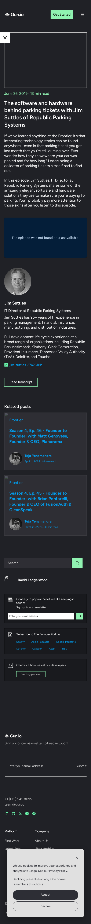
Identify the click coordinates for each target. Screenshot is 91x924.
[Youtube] (27, 813)
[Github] (13, 814)
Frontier (16, 420)
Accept (45, 895)
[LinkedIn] (6, 814)
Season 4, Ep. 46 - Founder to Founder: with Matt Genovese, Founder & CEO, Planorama (38, 436)
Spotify (20, 641)
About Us (41, 841)
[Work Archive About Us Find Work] (82, 14)
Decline (45, 906)
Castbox (37, 648)
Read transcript (21, 382)
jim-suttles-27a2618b (26, 365)
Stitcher (21, 648)
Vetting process (31, 674)
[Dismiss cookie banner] (76, 857)
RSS (64, 648)
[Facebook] (34, 814)
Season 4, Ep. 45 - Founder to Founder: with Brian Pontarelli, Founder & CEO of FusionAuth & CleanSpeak (40, 501)
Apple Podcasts (40, 641)
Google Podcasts (66, 641)
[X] (20, 813)
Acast (52, 648)
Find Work (12, 841)
